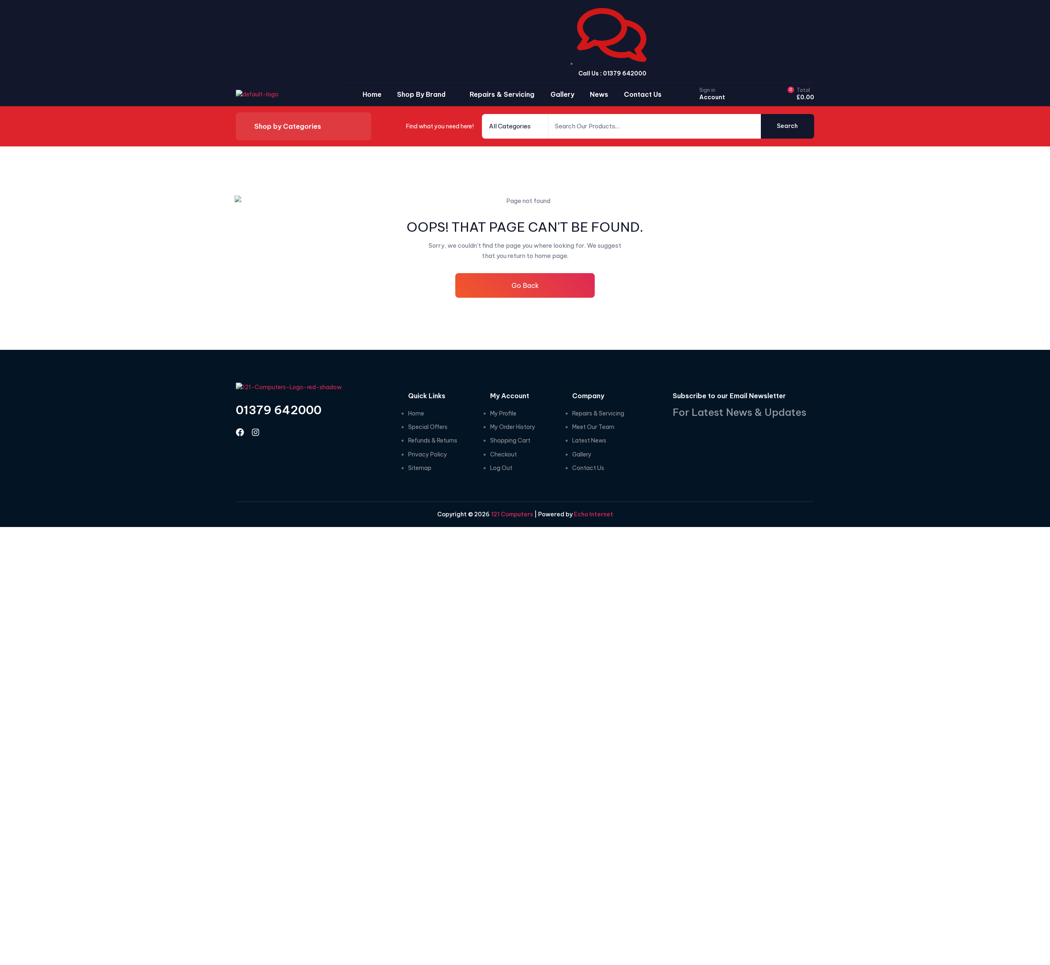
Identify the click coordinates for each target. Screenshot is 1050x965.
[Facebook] (240, 432)
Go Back (525, 285)
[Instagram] (255, 432)
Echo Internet (593, 514)
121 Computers (511, 514)
